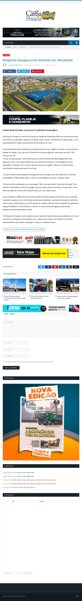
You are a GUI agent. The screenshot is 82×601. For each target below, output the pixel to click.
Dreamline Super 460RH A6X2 (24, 472)
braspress (8, 229)
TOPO (77, 596)
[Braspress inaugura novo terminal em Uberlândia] (41, 93)
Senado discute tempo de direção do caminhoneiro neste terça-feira (34, 480)
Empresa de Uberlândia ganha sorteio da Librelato (67, 297)
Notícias (6, 55)
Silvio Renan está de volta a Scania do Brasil (40, 297)
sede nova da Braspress (23, 229)
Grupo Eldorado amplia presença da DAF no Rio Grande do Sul (14, 298)
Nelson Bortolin (16, 65)
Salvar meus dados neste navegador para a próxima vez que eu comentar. (29, 362)
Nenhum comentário (51, 65)
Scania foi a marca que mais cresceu (23, 487)
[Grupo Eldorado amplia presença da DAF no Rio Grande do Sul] (14, 286)
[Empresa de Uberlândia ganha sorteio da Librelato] (67, 286)
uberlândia (40, 229)
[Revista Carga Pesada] (41, 15)
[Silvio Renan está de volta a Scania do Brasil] (41, 286)
